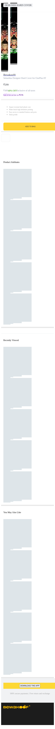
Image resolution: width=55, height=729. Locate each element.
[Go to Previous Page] (4, 6)
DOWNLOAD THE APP (29, 686)
